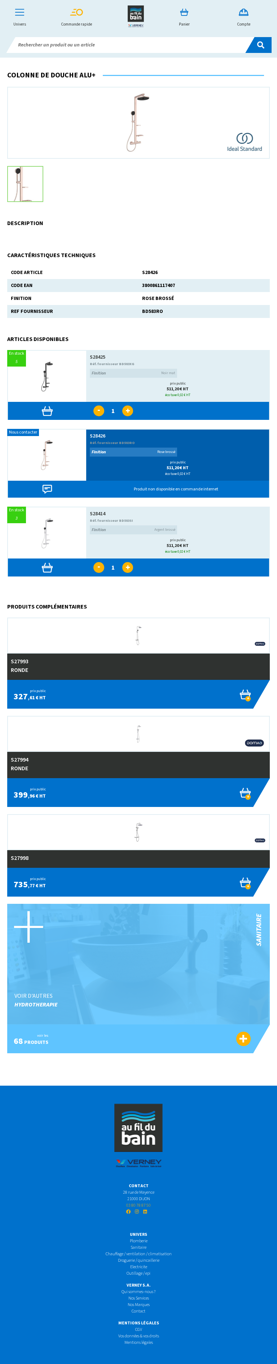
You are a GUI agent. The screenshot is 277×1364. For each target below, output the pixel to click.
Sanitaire (138, 1247)
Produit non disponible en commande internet (176, 489)
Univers (19, 24)
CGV (138, 1330)
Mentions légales (138, 1343)
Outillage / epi (138, 1273)
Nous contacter (23, 432)
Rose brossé (133, 452)
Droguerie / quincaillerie (138, 1260)
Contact (138, 1311)
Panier (184, 24)
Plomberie (139, 1241)
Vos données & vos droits (138, 1336)
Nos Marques (139, 1305)
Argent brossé (133, 530)
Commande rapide (76, 24)
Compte (243, 24)
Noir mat (133, 373)
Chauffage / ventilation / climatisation (139, 1254)
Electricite (138, 1267)
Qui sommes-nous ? (138, 1292)
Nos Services (138, 1298)
